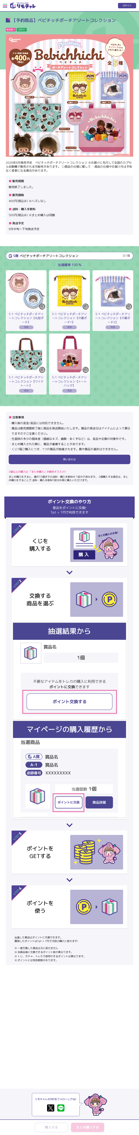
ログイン (127, 5)
